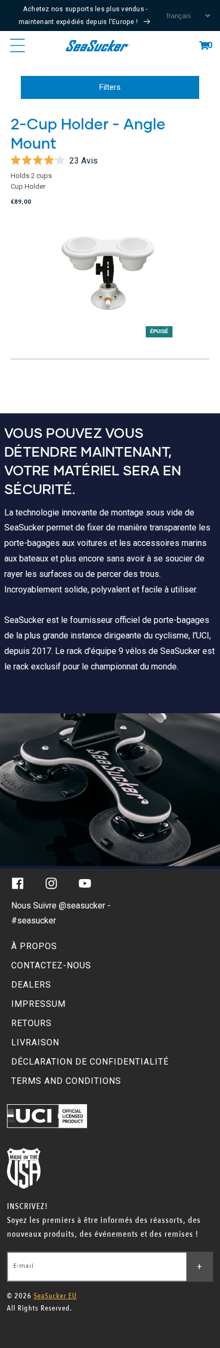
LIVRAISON (35, 1042)
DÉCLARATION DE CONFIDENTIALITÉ (90, 1062)
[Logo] (97, 45)
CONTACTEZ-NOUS (51, 965)
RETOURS (31, 1023)
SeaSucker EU (55, 1296)
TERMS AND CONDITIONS (66, 1081)
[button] (204, 45)
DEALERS (31, 985)
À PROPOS (34, 946)
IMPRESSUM (38, 1004)
